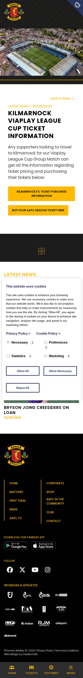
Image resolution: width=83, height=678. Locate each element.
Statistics (18, 356)
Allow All (23, 370)
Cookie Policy (48, 333)
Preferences (58, 342)
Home (13, 483)
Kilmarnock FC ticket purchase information (41, 194)
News (13, 509)
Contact (53, 521)
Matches (16, 492)
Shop (50, 492)
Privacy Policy (45, 650)
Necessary (19, 342)
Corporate (55, 483)
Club (50, 512)
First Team (17, 501)
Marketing (56, 356)
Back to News (61, 98)
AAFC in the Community (55, 501)
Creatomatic (30, 654)
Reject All (22, 387)
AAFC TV (15, 518)
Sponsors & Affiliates (20, 585)
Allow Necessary (60, 370)
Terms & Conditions (67, 650)
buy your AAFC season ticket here (38, 210)
